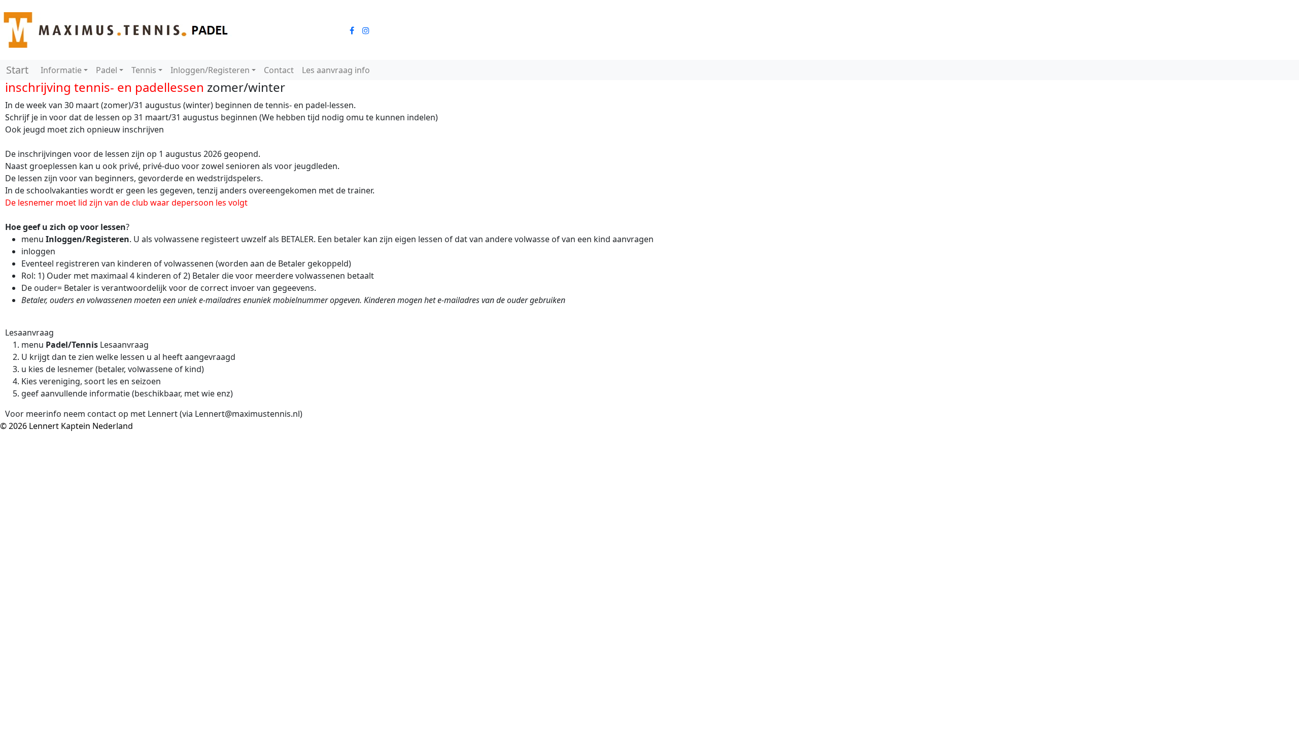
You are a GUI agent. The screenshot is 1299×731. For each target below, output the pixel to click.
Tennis (143, 70)
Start (17, 70)
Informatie (61, 70)
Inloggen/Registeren (210, 70)
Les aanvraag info (336, 70)
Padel (106, 70)
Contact (279, 70)
